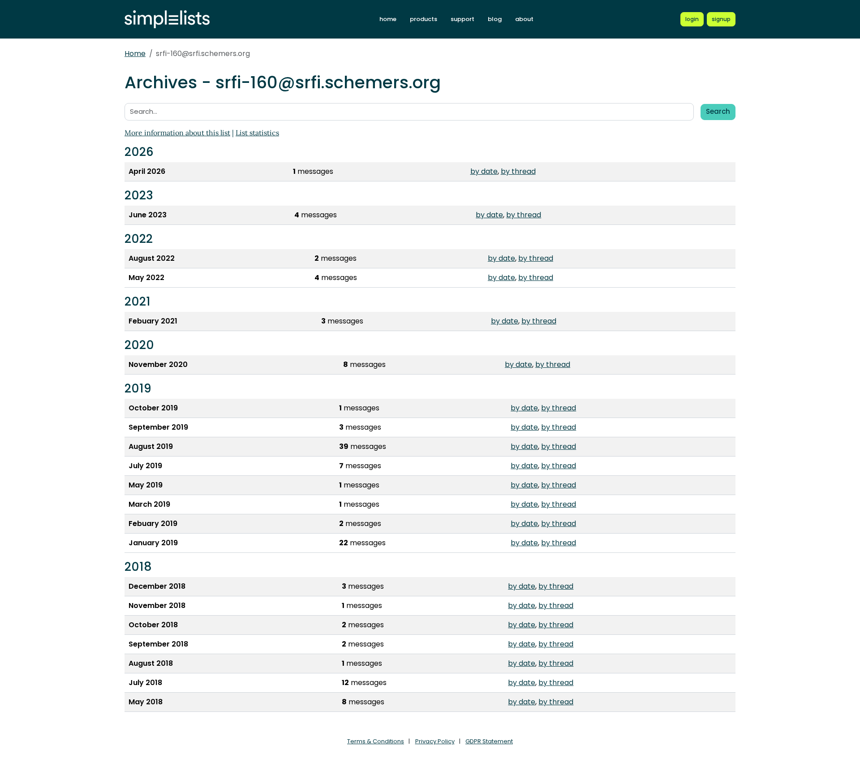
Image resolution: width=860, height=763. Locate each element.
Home (135, 53)
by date (484, 171)
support (462, 19)
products (423, 19)
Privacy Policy (435, 741)
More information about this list (177, 132)
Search (718, 111)
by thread (518, 171)
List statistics (257, 132)
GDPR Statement (489, 741)
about (524, 19)
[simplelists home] (167, 19)
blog (495, 19)
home (387, 19)
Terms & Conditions (375, 741)
